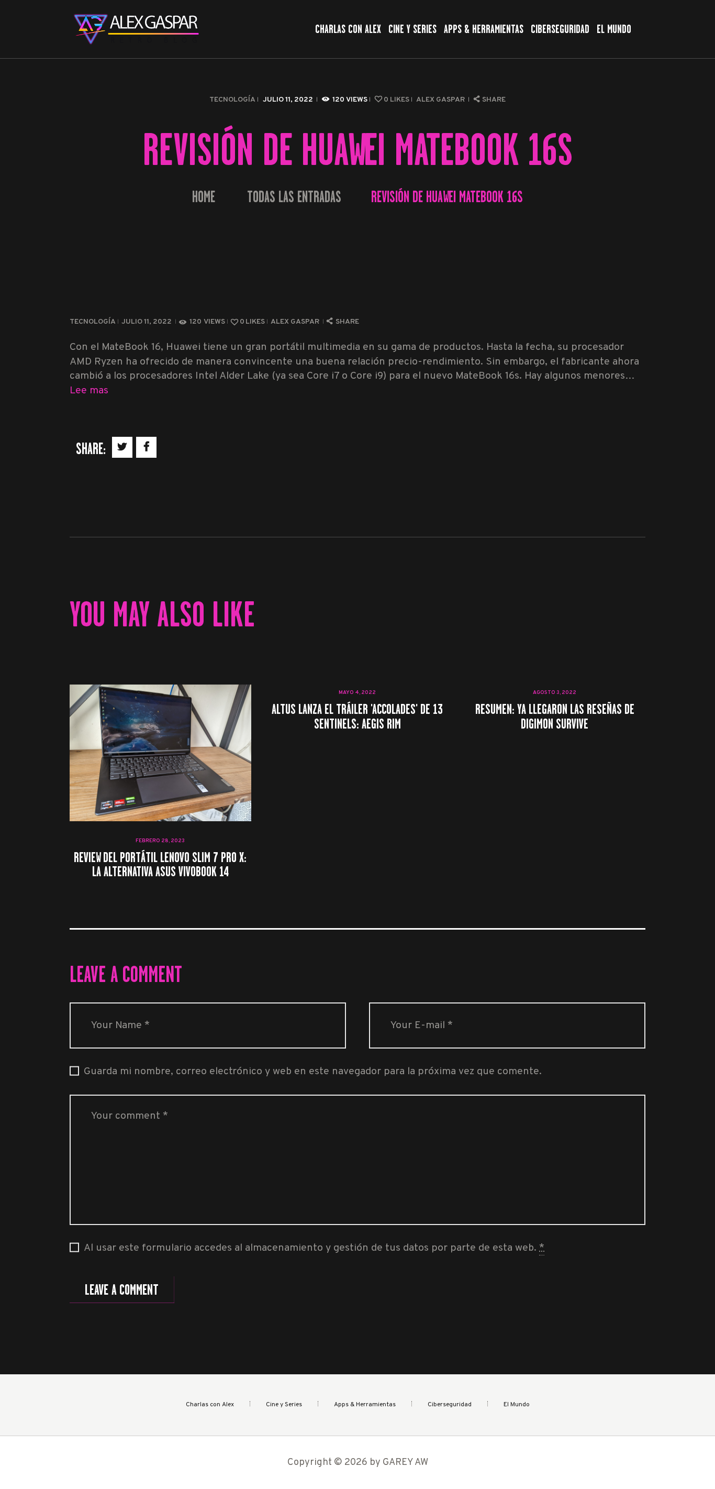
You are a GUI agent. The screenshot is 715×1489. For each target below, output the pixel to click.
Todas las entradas (294, 197)
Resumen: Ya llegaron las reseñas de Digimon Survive (554, 716)
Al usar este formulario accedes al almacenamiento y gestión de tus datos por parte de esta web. (314, 1248)
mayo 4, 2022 (357, 692)
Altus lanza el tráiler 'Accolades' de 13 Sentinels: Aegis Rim (357, 716)
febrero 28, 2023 (160, 840)
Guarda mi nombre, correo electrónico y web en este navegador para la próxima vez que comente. (313, 1071)
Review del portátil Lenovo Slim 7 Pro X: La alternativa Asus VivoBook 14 (160, 864)
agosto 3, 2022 (554, 692)
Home (203, 197)
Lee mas (89, 391)
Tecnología (232, 99)
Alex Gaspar (441, 99)
